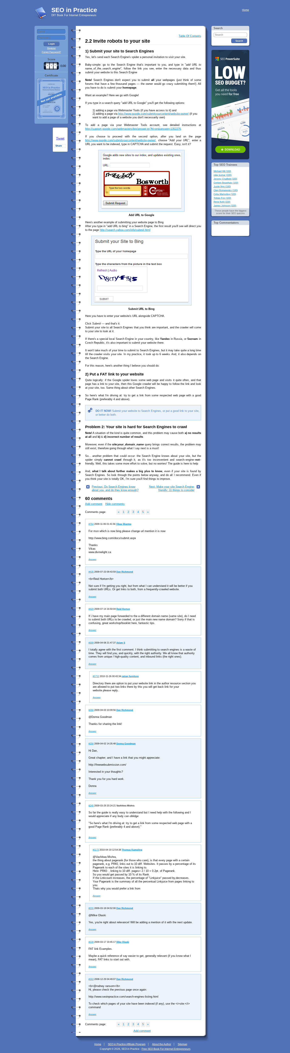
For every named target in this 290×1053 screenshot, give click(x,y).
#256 (91, 743)
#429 (91, 609)
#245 (91, 805)
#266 (91, 710)
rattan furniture (130, 676)
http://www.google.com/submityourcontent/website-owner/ (153, 113)
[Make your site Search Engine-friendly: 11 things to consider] (198, 487)
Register (51, 48)
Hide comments (115, 503)
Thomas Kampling (132, 849)
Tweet (60, 138)
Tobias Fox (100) (222, 198)
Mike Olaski (122, 942)
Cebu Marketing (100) (225, 194)
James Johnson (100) (225, 205)
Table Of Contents (190, 36)
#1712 (96, 676)
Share (58, 145)
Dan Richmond (124, 571)
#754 (91, 524)
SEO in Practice (74, 10)
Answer (92, 559)
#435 (91, 571)
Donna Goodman (126, 743)
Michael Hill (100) (222, 171)
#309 (91, 642)
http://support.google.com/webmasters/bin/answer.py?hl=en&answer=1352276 (133, 128)
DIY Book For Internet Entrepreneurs (73, 15)
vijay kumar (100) (223, 175)
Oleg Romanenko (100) (226, 190)
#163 (91, 979)
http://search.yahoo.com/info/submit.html (125, 229)
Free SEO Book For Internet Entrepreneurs (166, 1048)
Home (245, 9)
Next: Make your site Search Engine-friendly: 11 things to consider (171, 488)
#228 (91, 942)
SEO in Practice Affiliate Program (126, 1044)
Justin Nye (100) (222, 186)
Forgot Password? (51, 52)
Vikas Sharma (123, 524)
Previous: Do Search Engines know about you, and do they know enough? (115, 488)
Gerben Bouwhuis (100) (226, 182)
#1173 (96, 849)
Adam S (120, 642)
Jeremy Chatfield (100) (225, 179)
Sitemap (182, 1044)
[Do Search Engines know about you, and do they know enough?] (88, 487)
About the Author (161, 1044)
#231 (91, 908)
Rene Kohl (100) (222, 201)
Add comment (93, 503)
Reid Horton (123, 609)
